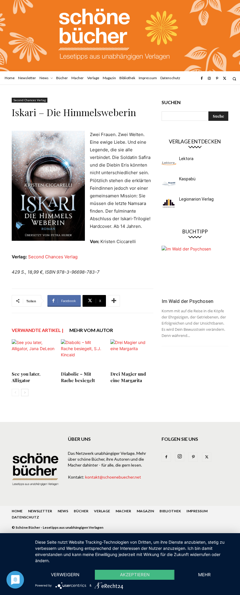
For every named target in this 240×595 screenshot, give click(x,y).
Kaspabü (187, 179)
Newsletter (40, 511)
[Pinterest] (217, 78)
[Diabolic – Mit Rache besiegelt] (82, 354)
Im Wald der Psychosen (187, 301)
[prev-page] (15, 392)
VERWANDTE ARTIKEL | (38, 330)
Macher (123, 511)
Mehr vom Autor (91, 330)
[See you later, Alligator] (33, 354)
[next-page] (24, 392)
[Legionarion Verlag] (169, 203)
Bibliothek (170, 511)
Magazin (145, 511)
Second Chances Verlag (29, 100)
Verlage (102, 511)
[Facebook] (201, 78)
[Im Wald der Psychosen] (195, 270)
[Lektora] (169, 163)
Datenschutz (25, 517)
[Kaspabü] (169, 183)
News (63, 511)
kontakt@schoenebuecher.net (113, 476)
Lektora (186, 158)
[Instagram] (209, 78)
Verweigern (65, 574)
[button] (234, 78)
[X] (225, 78)
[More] (114, 301)
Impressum (197, 511)
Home (17, 511)
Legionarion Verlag (196, 199)
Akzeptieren (135, 574)
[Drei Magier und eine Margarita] (131, 354)
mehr (204, 574)
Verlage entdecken (195, 141)
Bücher (81, 511)
